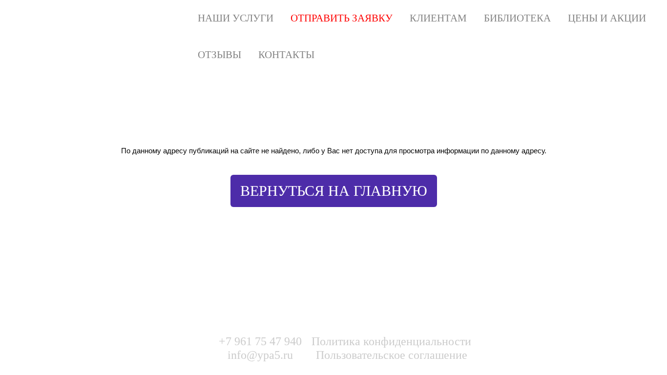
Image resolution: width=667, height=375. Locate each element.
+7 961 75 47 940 (260, 341)
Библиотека (517, 18)
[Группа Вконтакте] (507, 346)
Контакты (286, 55)
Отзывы (219, 55)
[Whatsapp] (527, 346)
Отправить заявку (342, 18)
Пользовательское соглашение (391, 355)
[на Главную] (136, 18)
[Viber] (547, 346)
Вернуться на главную (333, 191)
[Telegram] (567, 346)
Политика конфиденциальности (391, 341)
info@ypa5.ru (260, 355)
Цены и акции (607, 18)
